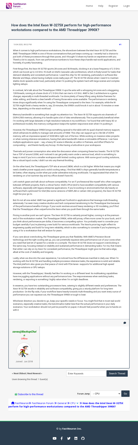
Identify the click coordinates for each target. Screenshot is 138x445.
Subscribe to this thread (30, 394)
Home (89, 5)
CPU (72, 403)
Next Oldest (20, 373)
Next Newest (34, 373)
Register (113, 5)
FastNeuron (22, 403)
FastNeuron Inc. (72, 428)
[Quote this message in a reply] (124, 322)
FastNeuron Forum (43, 403)
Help (100, 5)
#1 (120, 44)
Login (126, 5)
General (61, 403)
